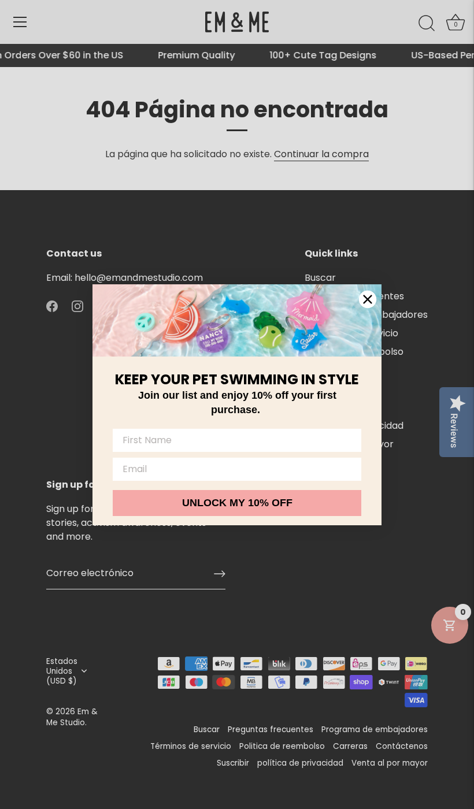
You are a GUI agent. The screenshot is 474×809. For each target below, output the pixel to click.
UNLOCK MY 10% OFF (237, 503)
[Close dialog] (367, 299)
